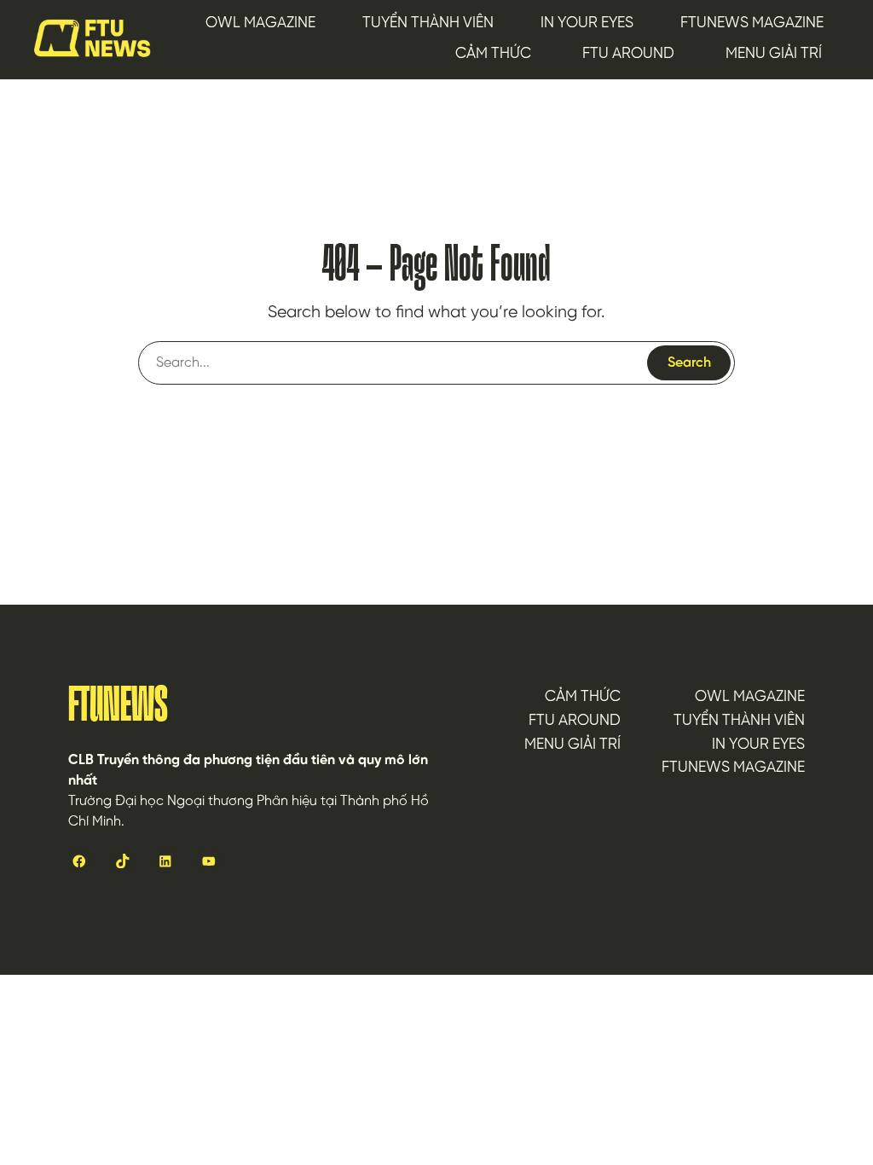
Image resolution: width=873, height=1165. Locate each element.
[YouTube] (208, 860)
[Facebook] (79, 860)
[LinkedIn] (165, 860)
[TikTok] (122, 860)
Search (689, 363)
